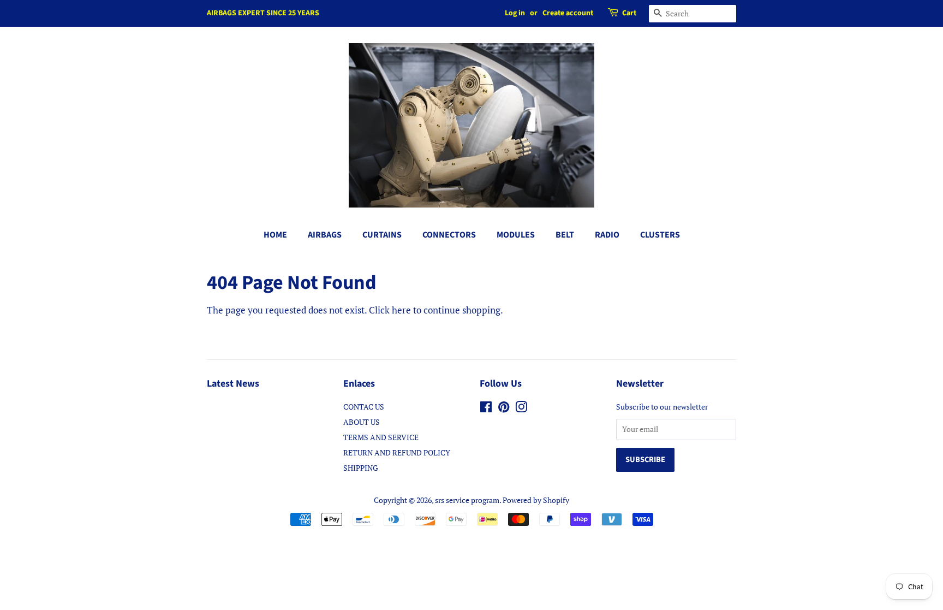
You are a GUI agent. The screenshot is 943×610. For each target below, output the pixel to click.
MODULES (516, 235)
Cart (629, 13)
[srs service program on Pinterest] (504, 409)
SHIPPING (360, 468)
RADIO (607, 235)
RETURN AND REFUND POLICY (396, 452)
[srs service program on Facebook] (486, 409)
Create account (567, 13)
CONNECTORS (449, 235)
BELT (565, 235)
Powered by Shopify (536, 500)
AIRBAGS (325, 235)
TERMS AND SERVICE (381, 437)
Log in (515, 13)
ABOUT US (361, 422)
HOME (275, 235)
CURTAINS (382, 235)
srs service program (467, 500)
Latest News (233, 383)
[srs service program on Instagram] (521, 409)
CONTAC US (363, 406)
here (401, 310)
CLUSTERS (660, 235)
